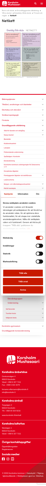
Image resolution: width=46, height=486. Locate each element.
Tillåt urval (23, 281)
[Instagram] (8, 458)
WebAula (39, 476)
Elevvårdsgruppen (15, 299)
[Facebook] (3, 458)
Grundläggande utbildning (28, 10)
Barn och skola (8, 10)
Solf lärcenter (10, 309)
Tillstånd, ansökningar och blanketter (17, 104)
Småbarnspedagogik (10, 115)
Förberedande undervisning (13, 152)
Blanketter (7, 139)
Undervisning (13, 303)
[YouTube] (12, 458)
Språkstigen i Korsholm (12, 156)
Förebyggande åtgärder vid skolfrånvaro (18, 175)
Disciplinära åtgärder (11, 171)
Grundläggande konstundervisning (16, 331)
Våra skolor (7, 13)
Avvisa (23, 290)
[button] (41, 3)
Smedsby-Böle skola (22, 13)
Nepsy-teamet (9, 135)
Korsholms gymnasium (11, 326)
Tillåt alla (23, 273)
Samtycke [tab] (8, 194)
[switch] (39, 246)
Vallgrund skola (11, 318)
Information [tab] (23, 194)
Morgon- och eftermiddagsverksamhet (17, 184)
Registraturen (7, 449)
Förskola (5, 120)
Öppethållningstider (10, 447)
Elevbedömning (9, 161)
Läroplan (7, 148)
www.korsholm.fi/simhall (11, 415)
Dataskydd (31, 473)
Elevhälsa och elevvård (11, 110)
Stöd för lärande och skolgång (14, 131)
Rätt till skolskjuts (10, 188)
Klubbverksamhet (10, 143)
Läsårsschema (9, 180)
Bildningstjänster (8, 99)
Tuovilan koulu (11, 313)
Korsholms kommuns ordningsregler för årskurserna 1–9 (22, 166)
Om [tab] (37, 194)
